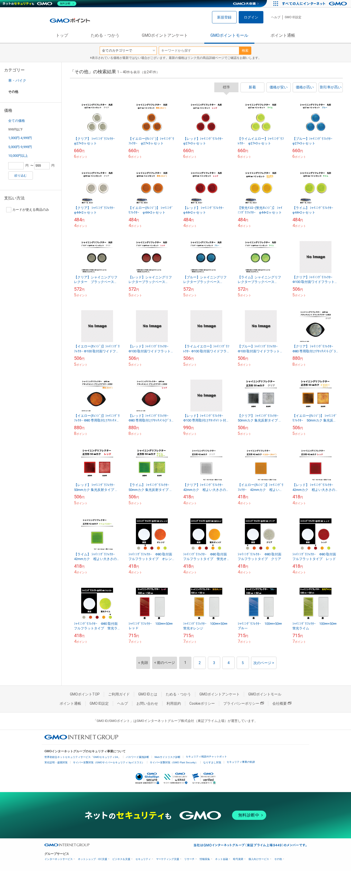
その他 (278, 859)
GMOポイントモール (229, 35)
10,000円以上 (18, 156)
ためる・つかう (105, 35)
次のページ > (263, 663)
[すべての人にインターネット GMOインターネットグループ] (315, 3)
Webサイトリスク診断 (167, 757)
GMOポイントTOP (85, 694)
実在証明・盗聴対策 (56, 762)
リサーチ (189, 859)
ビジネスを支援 (121, 859)
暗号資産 (238, 859)
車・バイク (17, 80)
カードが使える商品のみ (30, 210)
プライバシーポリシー (241, 703)
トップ (62, 35)
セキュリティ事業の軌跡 (241, 761)
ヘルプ (275, 17)
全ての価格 (16, 121)
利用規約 (174, 703)
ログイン (251, 17)
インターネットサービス (58, 859)
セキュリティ (143, 859)
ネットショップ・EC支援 (92, 859)
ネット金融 (221, 859)
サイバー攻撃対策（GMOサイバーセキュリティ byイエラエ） (108, 762)
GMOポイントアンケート (165, 35)
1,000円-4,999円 (20, 138)
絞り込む (20, 175)
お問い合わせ (147, 703)
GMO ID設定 (293, 17)
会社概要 (279, 703)
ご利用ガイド (119, 694)
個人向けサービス (258, 859)
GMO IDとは (147, 694)
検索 (245, 50)
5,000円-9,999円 (20, 147)
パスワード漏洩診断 (137, 757)
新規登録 (224, 17)
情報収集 (205, 859)
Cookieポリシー (202, 703)
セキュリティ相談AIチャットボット (206, 756)
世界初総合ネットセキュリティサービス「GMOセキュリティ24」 (82, 757)
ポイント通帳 (283, 35)
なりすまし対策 (212, 762)
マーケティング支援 (167, 859)
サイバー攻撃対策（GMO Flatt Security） (174, 762)
